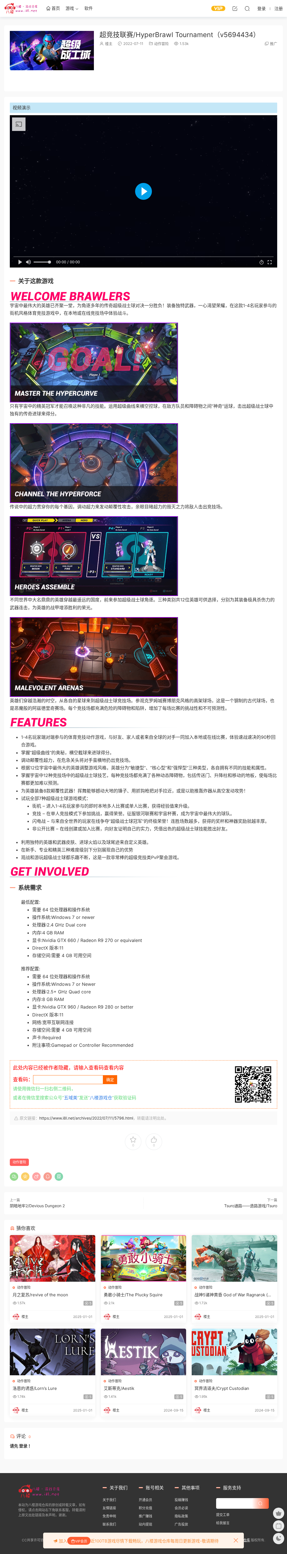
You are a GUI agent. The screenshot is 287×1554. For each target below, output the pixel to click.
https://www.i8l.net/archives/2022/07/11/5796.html (86, 1118)
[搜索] (247, 8)
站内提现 (145, 1524)
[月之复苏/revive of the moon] (52, 1258)
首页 (55, 8)
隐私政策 (181, 1516)
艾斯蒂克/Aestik (119, 1388)
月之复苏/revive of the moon (40, 1294)
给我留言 (223, 1523)
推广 (273, 43)
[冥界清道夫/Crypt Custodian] (234, 1352)
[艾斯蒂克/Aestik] (143, 1352)
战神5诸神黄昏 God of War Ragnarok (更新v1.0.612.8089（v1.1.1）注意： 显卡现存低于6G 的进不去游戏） (234, 1295)
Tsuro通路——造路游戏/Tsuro (250, 1205)
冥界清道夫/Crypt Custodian (222, 1388)
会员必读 (181, 1508)
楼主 (108, 43)
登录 (23, 1446)
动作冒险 (161, 43)
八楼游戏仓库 (21, 8)
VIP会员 (81, 1541)
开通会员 (145, 1500)
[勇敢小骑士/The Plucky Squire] (143, 1258)
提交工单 (223, 1515)
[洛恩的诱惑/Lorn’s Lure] (52, 1352)
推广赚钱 (145, 1516)
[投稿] (235, 8)
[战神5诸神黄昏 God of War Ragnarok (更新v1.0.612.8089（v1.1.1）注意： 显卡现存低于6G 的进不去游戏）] (234, 1258)
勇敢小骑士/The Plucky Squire (133, 1294)
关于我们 (109, 1500)
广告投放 (181, 1524)
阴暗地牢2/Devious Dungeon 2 (37, 1205)
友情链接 (109, 1508)
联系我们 (109, 1524)
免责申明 (109, 1516)
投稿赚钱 (181, 1500)
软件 (88, 8)
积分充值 (145, 1508)
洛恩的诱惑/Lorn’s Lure (35, 1388)
